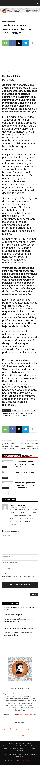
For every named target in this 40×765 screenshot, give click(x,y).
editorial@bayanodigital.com (25, 714)
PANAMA (29, 413)
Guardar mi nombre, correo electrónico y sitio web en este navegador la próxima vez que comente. (19, 576)
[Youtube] (23, 735)
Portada (12, 21)
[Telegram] (25, 43)
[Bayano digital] (20, 11)
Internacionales (19, 743)
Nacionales (9, 743)
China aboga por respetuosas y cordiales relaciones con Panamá (18, 634)
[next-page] (7, 493)
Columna (6, 746)
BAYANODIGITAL (17, 410)
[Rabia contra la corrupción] (7, 475)
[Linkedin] (16, 729)
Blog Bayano (20, 750)
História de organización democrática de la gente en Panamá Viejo (25, 485)
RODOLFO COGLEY (18, 505)
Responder (13, 524)
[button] (3, 3)
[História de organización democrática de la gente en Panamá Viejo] (7, 485)
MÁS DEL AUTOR (28, 456)
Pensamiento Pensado (16, 748)
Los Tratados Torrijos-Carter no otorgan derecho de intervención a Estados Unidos (19, 627)
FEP (34, 410)
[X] (19, 43)
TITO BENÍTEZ (16, 415)
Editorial (32, 746)
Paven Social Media (29, 761)
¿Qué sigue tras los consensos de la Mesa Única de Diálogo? (10, 446)
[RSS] (28, 729)
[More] (32, 43)
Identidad (5, 21)
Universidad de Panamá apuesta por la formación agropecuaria (29, 446)
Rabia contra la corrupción (25, 472)
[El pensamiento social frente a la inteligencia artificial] (7, 464)
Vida (26, 746)
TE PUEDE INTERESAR (12, 456)
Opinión (5, 477)
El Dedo (5, 748)
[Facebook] (12, 43)
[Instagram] (10, 729)
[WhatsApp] (5, 43)
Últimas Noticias (30, 748)
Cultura (5, 467)
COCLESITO (27, 410)
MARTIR (21, 413)
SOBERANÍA (6, 415)
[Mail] (22, 729)
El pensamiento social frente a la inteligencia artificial (24, 464)
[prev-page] (3, 493)
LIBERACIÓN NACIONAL (10, 413)
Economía (29, 743)
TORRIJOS (25, 415)
